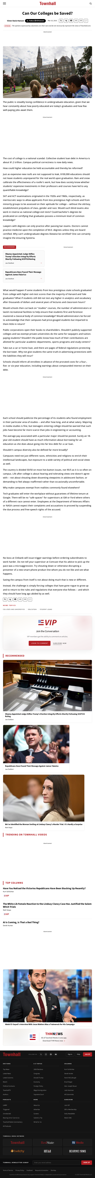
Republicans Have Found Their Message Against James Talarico (32, 766)
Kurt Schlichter (69, 1069)
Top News (6, 1069)
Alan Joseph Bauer (70, 1086)
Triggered (6, 1109)
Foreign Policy (38, 1086)
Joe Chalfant (9, 719)
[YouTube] (56, 1054)
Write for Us (37, 1122)
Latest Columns (8, 1078)
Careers (36, 1114)
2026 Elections (38, 1069)
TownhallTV (7, 1090)
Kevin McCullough (70, 1078)
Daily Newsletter (69, 1114)
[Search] (90, 3)
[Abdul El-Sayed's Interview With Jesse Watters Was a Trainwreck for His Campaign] (47, 995)
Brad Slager (68, 1082)
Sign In (70, 1054)
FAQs (78, 1054)
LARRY (5, 1105)
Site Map (53, 1170)
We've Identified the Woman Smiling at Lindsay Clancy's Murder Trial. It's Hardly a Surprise (43, 824)
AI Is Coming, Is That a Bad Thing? (21, 922)
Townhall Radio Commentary (12, 1122)
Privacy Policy (19, 1170)
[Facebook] (51, 1054)
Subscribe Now (59, 643)
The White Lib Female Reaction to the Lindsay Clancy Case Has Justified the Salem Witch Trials (47, 905)
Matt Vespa (8, 827)
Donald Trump (38, 1078)
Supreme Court (39, 1094)
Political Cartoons (9, 1086)
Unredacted (7, 1114)
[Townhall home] (11, 1054)
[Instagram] (46, 1054)
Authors (5, 1094)
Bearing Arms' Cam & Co (11, 1118)
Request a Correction (41, 1170)
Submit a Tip (38, 1118)
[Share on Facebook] (71, 21)
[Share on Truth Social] (66, 21)
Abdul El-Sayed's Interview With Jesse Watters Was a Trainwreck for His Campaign (40, 1024)
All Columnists (69, 1094)
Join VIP (87, 1054)
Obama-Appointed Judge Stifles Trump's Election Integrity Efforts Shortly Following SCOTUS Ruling (45, 715)
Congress (37, 1073)
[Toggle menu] (4, 3)
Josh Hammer (69, 1090)
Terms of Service (8, 1170)
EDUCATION (32, 609)
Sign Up (86, 1162)
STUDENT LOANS (46, 609)
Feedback (30, 1170)
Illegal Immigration (40, 1090)
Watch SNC (68, 1118)
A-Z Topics (38, 1064)
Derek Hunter (68, 1073)
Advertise (37, 1109)
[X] (41, 1054)
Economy (37, 1082)
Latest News (7, 1073)
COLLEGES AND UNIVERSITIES (14, 609)
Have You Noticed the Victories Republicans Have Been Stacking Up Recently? (44, 888)
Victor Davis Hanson (15, 20)
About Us (37, 1105)
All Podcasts (7, 1126)
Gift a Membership (70, 1109)
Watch (5, 1082)
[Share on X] (61, 21)
